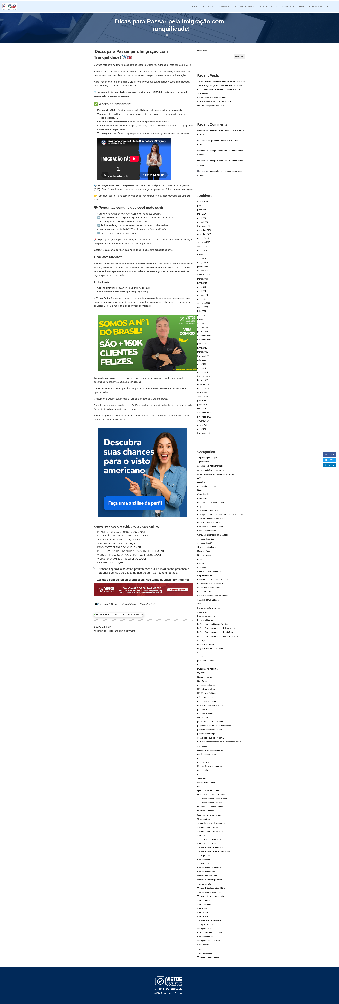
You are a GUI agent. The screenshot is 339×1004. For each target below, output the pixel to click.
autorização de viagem (207, 486)
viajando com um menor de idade (211, 831)
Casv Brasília (203, 494)
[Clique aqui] (145, 288)
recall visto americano (206, 754)
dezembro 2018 (204, 413)
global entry (202, 612)
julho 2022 (201, 311)
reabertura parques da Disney (210, 750)
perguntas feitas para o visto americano (214, 725)
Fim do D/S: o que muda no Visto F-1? (213, 97)
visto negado (202, 916)
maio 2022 (201, 319)
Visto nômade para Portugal (209, 920)
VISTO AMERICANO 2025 (209, 839)
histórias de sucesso (206, 616)
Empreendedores (204, 575)
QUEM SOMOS (207, 6)
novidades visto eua (206, 685)
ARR (199, 478)
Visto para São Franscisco (208, 941)
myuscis (201, 673)
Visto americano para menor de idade (213, 851)
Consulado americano (206, 531)
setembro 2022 (203, 303)
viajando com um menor (207, 827)
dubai (199, 559)
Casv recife (202, 498)
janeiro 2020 (202, 380)
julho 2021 (201, 344)
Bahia (199, 490)
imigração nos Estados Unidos (210, 648)
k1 (198, 665)
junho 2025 (202, 250)
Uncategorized (203, 819)
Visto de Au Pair (204, 863)
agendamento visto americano (210, 466)
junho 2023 (202, 283)
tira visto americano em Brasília (211, 794)
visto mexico (202, 912)
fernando (201, 151)
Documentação (204, 555)
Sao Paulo (201, 778)
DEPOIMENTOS (288, 6)
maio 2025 (201, 254)
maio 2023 (201, 287)
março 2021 (202, 352)
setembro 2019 (203, 392)
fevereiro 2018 (203, 433)
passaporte (202, 709)
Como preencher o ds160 (208, 510)
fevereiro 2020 (203, 376)
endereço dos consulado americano (212, 579)
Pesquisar (202, 51)
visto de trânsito (204, 884)
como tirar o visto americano (209, 522)
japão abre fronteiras (206, 660)
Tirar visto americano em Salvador (212, 799)
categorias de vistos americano (210, 502)
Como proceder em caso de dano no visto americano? (220, 514)
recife (199, 758)
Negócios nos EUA (205, 677)
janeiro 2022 (202, 331)
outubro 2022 (203, 299)
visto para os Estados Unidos (210, 932)
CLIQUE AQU (138, 559)
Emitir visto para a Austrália (209, 571)
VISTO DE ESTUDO (267, 6)
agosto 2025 (202, 246)
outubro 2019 (203, 388)
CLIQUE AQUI (138, 532)
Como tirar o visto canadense (210, 527)
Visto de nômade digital (207, 876)
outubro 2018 (203, 421)
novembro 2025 (204, 234)
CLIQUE (119, 562)
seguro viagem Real (206, 782)
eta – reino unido (204, 591)
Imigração (201, 640)
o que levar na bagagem (207, 701)
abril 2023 (201, 291)
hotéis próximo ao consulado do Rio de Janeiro (217, 636)
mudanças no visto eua (207, 669)
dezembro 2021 (204, 335)
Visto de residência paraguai (209, 880)
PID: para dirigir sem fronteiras (210, 106)
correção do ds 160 (205, 539)
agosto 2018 (202, 425)
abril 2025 (201, 258)
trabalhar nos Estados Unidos (210, 807)
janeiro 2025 (202, 266)
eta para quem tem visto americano (212, 596)
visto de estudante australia (209, 868)
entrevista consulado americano (211, 583)
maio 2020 (201, 364)
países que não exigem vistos (210, 705)
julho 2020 (201, 360)
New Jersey (202, 681)
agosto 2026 (202, 201)
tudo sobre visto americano (209, 815)
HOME (194, 6)
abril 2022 (201, 323)
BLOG (301, 6)
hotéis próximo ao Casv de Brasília (212, 624)
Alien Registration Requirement (210, 470)
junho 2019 (202, 404)
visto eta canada (204, 904)
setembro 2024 (203, 275)
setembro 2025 (203, 242)
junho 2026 (202, 210)
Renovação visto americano (209, 766)
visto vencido (203, 945)
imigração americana (206, 644)
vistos (199, 949)
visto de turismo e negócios (209, 892)
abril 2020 (201, 368)
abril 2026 (201, 218)
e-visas (200, 563)
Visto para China (204, 928)
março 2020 (202, 372)
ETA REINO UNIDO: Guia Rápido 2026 (214, 102)
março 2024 (202, 279)
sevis (199, 786)
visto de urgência (204, 900)
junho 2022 (202, 315)
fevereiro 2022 (203, 327)
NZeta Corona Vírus (206, 689)
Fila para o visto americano (209, 608)
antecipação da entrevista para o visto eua (215, 474)
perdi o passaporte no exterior (210, 721)
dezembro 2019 (204, 384)
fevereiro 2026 (203, 226)
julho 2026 (201, 206)
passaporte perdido (205, 713)
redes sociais (203, 762)
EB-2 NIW (201, 567)
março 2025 (202, 262)
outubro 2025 (203, 238)
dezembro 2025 (204, 230)
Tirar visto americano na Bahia (210, 803)
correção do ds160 (205, 543)
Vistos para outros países (208, 957)
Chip (199, 506)
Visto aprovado (203, 855)
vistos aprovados (204, 953)
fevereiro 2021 (203, 356)
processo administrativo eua (209, 730)
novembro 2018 (204, 417)
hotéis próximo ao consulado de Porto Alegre (216, 628)
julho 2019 (201, 400)
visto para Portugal (205, 937)
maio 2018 (201, 429)
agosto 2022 (202, 307)
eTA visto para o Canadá (207, 600)
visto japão (202, 908)
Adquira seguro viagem (207, 458)
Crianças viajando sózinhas (209, 547)
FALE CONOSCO (315, 6)
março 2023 (202, 295)
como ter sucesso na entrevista (211, 518)
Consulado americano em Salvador (212, 535)
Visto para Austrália (205, 924)
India (199, 652)
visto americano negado (207, 843)
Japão (200, 656)
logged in (111, 631)
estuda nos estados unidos (208, 587)
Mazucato (201, 130)
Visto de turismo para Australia (210, 896)
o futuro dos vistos (205, 697)
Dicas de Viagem (204, 551)
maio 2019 (201, 409)
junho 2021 (202, 348)
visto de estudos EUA (206, 872)
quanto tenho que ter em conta (210, 738)
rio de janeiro (202, 770)
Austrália (201, 482)
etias (199, 604)
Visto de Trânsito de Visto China (211, 888)
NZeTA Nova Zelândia (206, 693)
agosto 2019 (202, 396)
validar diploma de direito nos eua (211, 823)
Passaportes (202, 717)
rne (198, 774)
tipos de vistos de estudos (208, 790)
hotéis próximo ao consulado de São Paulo (215, 632)
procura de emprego (206, 734)
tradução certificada (205, 811)
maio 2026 (201, 214)
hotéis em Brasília (205, 620)
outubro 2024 (203, 270)
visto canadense (204, 859)
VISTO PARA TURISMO (243, 6)
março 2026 (202, 222)
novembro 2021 (204, 339)
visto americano (204, 835)
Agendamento (203, 462)
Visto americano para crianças (210, 847)
